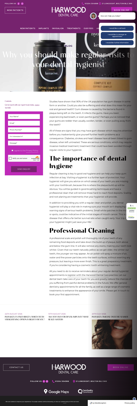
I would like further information (117, 43)
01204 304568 (91, 3)
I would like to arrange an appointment (117, 35)
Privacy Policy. (32, 151)
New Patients (15, 10)
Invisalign (58, 28)
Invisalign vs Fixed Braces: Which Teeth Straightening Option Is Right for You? (24, 318)
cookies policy (65, 401)
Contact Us (16, 367)
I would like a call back (117, 28)
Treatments (73, 28)
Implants (44, 28)
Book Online (121, 10)
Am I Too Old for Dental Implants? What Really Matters (68, 318)
